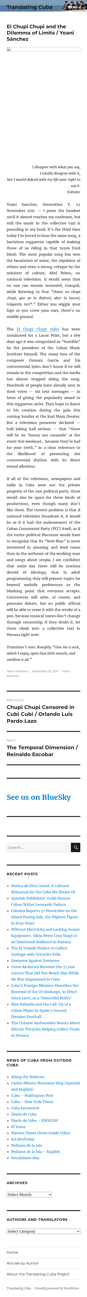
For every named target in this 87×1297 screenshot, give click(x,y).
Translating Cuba (29, 7)
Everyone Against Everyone (35, 960)
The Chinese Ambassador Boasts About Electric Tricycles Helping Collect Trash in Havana (45, 1029)
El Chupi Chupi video (38, 329)
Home (12, 1252)
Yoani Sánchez (17, 671)
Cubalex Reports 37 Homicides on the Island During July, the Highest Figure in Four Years (44, 916)
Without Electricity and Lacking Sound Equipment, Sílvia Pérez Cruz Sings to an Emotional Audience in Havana (45, 935)
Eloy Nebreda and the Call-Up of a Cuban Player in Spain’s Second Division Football (41, 1010)
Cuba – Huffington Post (32, 1095)
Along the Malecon (28, 1077)
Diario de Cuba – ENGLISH (34, 1120)
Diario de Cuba (24, 1114)
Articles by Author (23, 1263)
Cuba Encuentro (25, 1108)
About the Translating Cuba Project (38, 1274)
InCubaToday (23, 1139)
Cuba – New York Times (32, 1101)
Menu (73, 7)
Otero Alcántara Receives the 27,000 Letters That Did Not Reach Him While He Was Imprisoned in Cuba (45, 973)
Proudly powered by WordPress (57, 1288)
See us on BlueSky (39, 797)
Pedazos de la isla (26, 1145)
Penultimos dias (25, 1158)
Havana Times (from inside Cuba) (40, 1133)
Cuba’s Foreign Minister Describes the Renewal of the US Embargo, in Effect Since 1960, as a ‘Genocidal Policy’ (45, 991)
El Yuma (18, 1126)
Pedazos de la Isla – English (35, 1151)
